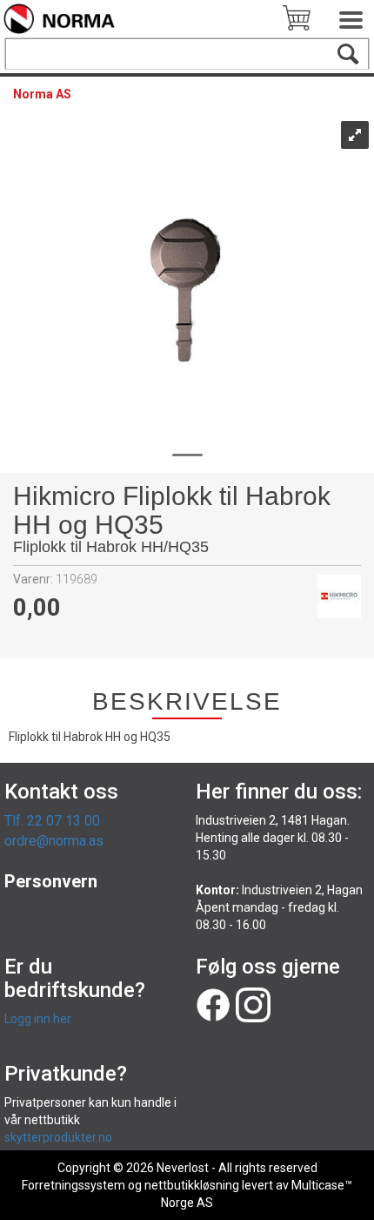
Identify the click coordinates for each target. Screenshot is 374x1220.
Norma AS (42, 94)
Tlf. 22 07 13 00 (52, 820)
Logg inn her (37, 1019)
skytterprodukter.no (58, 1137)
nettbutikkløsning (191, 1185)
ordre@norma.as (54, 840)
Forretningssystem (73, 1185)
